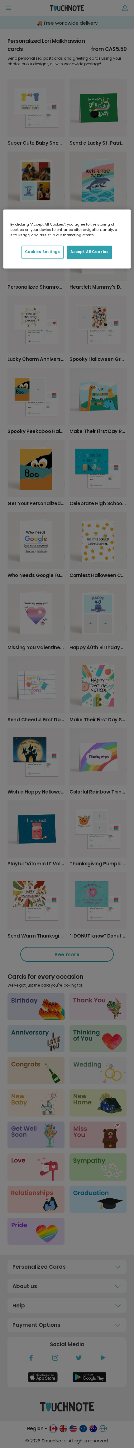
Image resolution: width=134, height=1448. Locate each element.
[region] (67, 239)
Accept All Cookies (89, 252)
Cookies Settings (42, 252)
